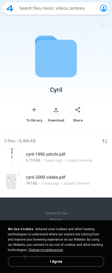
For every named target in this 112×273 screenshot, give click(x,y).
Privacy (56, 220)
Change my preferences (45, 250)
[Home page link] (10, 8)
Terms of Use (56, 213)
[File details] (56, 157)
